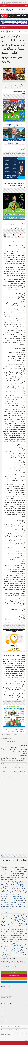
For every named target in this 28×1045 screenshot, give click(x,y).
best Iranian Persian (9, 962)
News (13, 962)
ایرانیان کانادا (13, 961)
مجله (20, 961)
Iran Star (3, 962)
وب (18, 961)
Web (14, 964)
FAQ (1, 1013)
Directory (16, 964)
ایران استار (25, 961)
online (23, 962)
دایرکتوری (16, 961)
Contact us (2, 1010)
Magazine (19, 962)
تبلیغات (4, 961)
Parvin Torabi (11, 741)
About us (2, 1008)
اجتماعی (6, 961)
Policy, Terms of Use (4, 1019)
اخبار (9, 961)
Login (1, 1016)
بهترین (22, 961)
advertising (15, 962)
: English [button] (3, 5)
